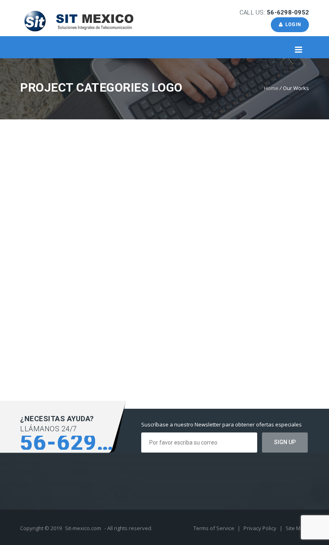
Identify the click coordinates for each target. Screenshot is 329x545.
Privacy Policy (261, 528)
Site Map (296, 528)
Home (271, 88)
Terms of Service (214, 528)
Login (291, 24)
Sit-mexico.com (83, 528)
